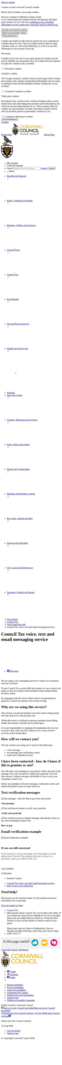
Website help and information (20, 995)
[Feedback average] (44, 943)
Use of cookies (13, 1030)
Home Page (12, 619)
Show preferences (9, 36)
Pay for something (15, 987)
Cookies (5, 122)
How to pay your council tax (20, 886)
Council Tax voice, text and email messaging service (31, 883)
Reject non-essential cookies (14, 33)
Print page (13, 671)
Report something (15, 985)
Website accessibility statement (21, 1000)
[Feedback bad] (54, 943)
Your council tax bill (16, 624)
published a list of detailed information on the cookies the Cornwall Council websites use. (29, 23)
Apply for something (16, 990)
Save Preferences (9, 119)
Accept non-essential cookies (14, 30)
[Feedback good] (35, 943)
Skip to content (8, 2)
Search (10, 168)
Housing (11, 392)
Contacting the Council (17, 992)
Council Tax (12, 622)
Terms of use (13, 998)
